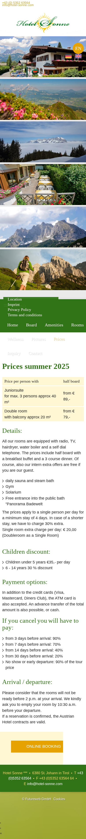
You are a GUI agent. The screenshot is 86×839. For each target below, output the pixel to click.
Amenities (54, 324)
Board (31, 324)
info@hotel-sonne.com (18, 6)
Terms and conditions (25, 315)
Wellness (15, 339)
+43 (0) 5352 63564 (16, 3)
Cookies (59, 799)
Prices (59, 339)
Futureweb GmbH (38, 799)
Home (12, 324)
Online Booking (43, 746)
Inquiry (14, 353)
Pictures (38, 339)
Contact (35, 353)
